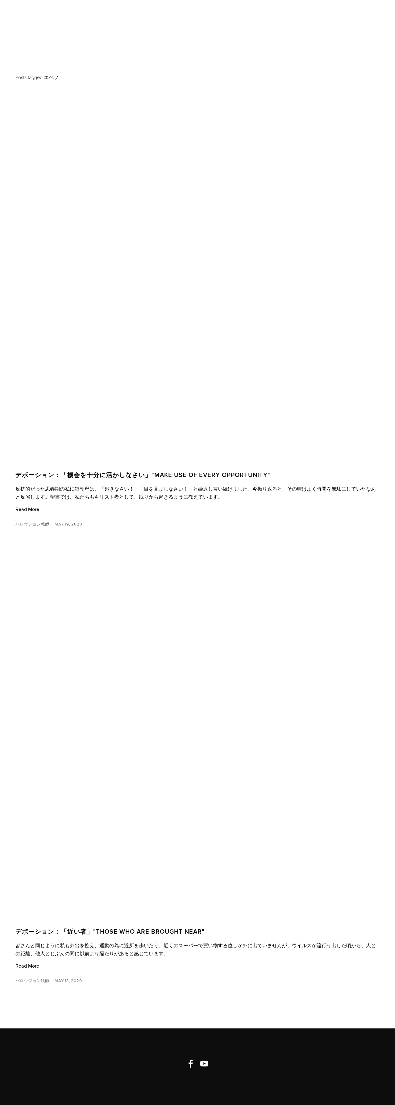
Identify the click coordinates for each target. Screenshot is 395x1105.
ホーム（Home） (38, 19)
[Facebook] (190, 1063)
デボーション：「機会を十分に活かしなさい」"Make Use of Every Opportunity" (142, 475)
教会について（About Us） (117, 19)
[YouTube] (204, 1063)
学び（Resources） (201, 19)
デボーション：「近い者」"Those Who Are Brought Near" (110, 931)
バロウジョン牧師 (32, 524)
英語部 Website (268, 19)
